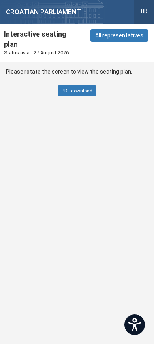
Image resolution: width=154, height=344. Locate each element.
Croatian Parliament (43, 12)
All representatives (119, 35)
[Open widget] (134, 324)
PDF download (77, 91)
